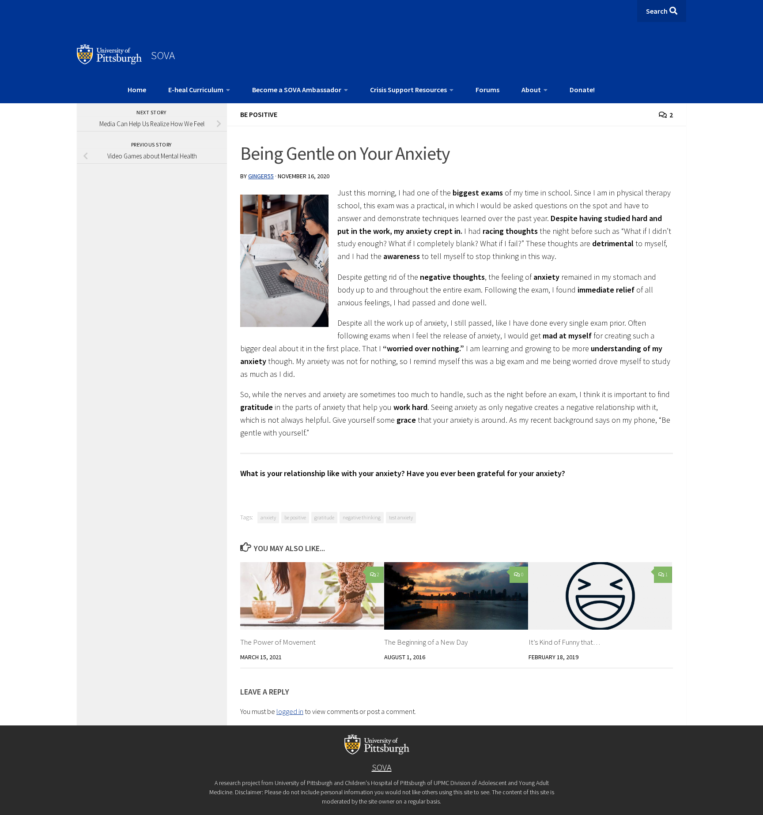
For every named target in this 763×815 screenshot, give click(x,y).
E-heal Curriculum (195, 89)
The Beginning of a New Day (426, 642)
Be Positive (258, 114)
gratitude (324, 517)
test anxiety (401, 517)
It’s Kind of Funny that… (564, 642)
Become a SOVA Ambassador (296, 89)
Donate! (582, 89)
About (531, 89)
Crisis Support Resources (408, 89)
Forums (487, 89)
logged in (289, 711)
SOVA (163, 55)
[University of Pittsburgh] (109, 61)
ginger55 (261, 176)
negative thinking (362, 517)
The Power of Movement (278, 642)
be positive (295, 517)
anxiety (268, 517)
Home (137, 89)
